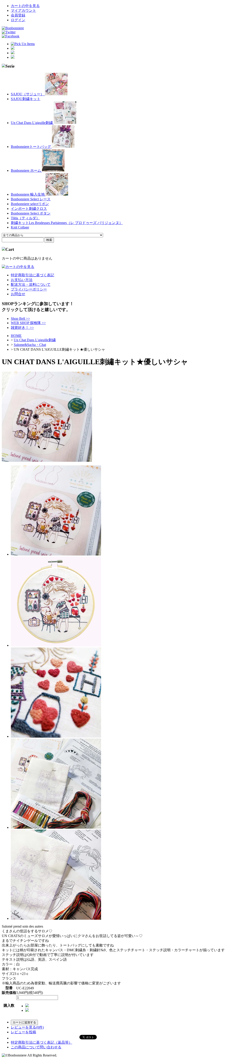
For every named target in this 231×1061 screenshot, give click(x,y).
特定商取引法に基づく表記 (32, 275)
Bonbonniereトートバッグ (31, 147)
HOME (16, 336)
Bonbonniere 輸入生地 (28, 194)
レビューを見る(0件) (27, 1027)
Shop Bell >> (20, 318)
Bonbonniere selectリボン (30, 204)
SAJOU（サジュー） (28, 94)
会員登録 (18, 15)
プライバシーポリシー (29, 289)
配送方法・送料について (31, 284)
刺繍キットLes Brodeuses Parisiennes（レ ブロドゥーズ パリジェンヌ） (67, 223)
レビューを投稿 (23, 1032)
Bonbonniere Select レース (31, 199)
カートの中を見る (25, 6)
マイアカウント (23, 10)
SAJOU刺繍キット (25, 99)
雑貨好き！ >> (22, 327)
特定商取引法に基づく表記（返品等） (41, 1042)
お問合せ (18, 294)
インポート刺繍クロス (29, 208)
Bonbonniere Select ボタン (31, 213)
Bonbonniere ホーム (26, 170)
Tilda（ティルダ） (25, 218)
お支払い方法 (21, 280)
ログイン (18, 20)
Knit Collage (20, 227)
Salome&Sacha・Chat (30, 345)
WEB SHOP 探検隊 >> (28, 323)
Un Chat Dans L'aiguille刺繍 (32, 123)
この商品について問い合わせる (36, 1047)
